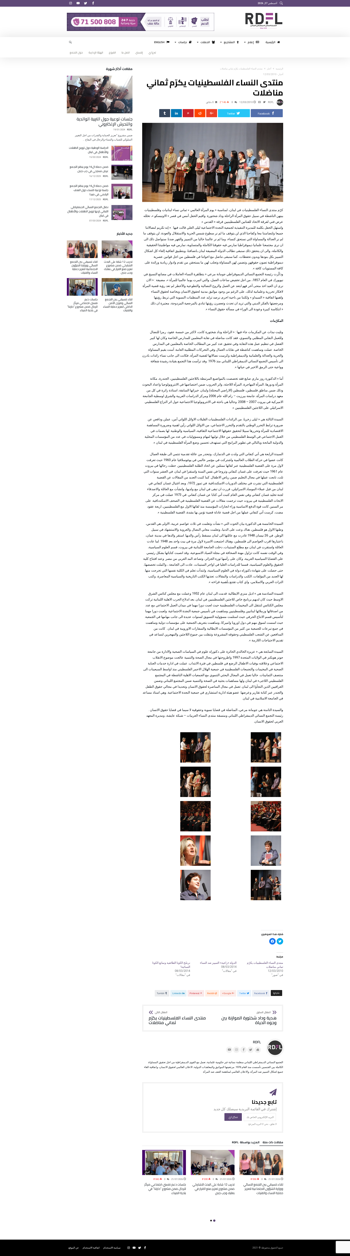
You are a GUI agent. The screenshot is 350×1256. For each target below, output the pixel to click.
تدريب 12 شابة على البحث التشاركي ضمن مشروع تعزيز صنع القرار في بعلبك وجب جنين (213, 1189)
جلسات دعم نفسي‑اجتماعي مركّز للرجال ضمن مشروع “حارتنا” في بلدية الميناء (165, 1189)
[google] (211, 113)
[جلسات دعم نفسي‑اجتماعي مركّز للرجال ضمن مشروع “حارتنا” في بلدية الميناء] (164, 1162)
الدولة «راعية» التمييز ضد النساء (218, 962)
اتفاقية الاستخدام (91, 1247)
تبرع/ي (152, 52)
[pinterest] (188, 113)
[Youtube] (78, 3)
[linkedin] (176, 113)
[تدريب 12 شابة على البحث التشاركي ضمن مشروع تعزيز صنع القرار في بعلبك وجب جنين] (213, 1162)
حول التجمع (76, 52)
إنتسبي (139, 52)
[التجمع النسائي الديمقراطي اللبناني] (263, 13)
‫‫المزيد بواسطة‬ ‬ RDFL (245, 1143)
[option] (261, 1172)
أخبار (269, 68)
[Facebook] (93, 3)
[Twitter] (85, 3)
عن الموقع (73, 1247)
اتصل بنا (126, 52)
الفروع (112, 52)
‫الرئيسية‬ (279, 68)
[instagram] (70, 3)
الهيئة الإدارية (96, 52)
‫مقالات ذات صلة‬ (272, 1143)
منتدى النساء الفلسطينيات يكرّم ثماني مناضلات (177, 1018)
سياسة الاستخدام (112, 1247)
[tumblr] (164, 113)
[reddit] (199, 113)
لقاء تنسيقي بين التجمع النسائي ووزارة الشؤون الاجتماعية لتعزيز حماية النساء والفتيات (263, 1189)
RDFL (271, 102)
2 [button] (211, 1220)
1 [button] (214, 1221)
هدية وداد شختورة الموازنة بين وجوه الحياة (249, 1018)
